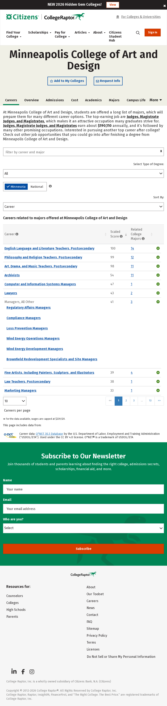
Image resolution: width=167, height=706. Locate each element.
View (113, 5)
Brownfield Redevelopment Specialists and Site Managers (52, 359)
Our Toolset (95, 594)
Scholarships (38, 32)
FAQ (89, 622)
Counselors (14, 596)
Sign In (152, 32)
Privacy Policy (97, 635)
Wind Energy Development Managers (35, 349)
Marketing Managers (20, 390)
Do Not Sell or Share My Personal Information (121, 657)
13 (150, 400)
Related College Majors (136, 234)
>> (159, 400)
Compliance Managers (24, 318)
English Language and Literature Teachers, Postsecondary (49, 248)
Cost (74, 100)
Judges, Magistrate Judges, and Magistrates (40, 125)
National (37, 186)
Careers (92, 601)
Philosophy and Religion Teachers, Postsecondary (43, 257)
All (6, 173)
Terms (91, 642)
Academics (93, 100)
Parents (12, 617)
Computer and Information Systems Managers (40, 284)
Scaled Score (115, 234)
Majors (114, 100)
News (91, 608)
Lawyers (10, 293)
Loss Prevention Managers (27, 328)
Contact (92, 615)
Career (9, 207)
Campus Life (136, 100)
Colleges (12, 603)
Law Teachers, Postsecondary (27, 382)
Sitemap (93, 629)
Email (7, 500)
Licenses (93, 649)
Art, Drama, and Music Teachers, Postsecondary (40, 266)
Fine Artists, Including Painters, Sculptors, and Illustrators (49, 373)
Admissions (55, 100)
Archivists (12, 275)
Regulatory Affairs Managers (29, 307)
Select (8, 528)
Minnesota (18, 186)
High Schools (16, 610)
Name (7, 480)
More (154, 100)
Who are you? (13, 519)
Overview (31, 100)
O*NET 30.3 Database (49, 434)
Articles (81, 32)
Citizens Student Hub (115, 36)
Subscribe (83, 549)
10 (6, 401)
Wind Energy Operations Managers (33, 338)
